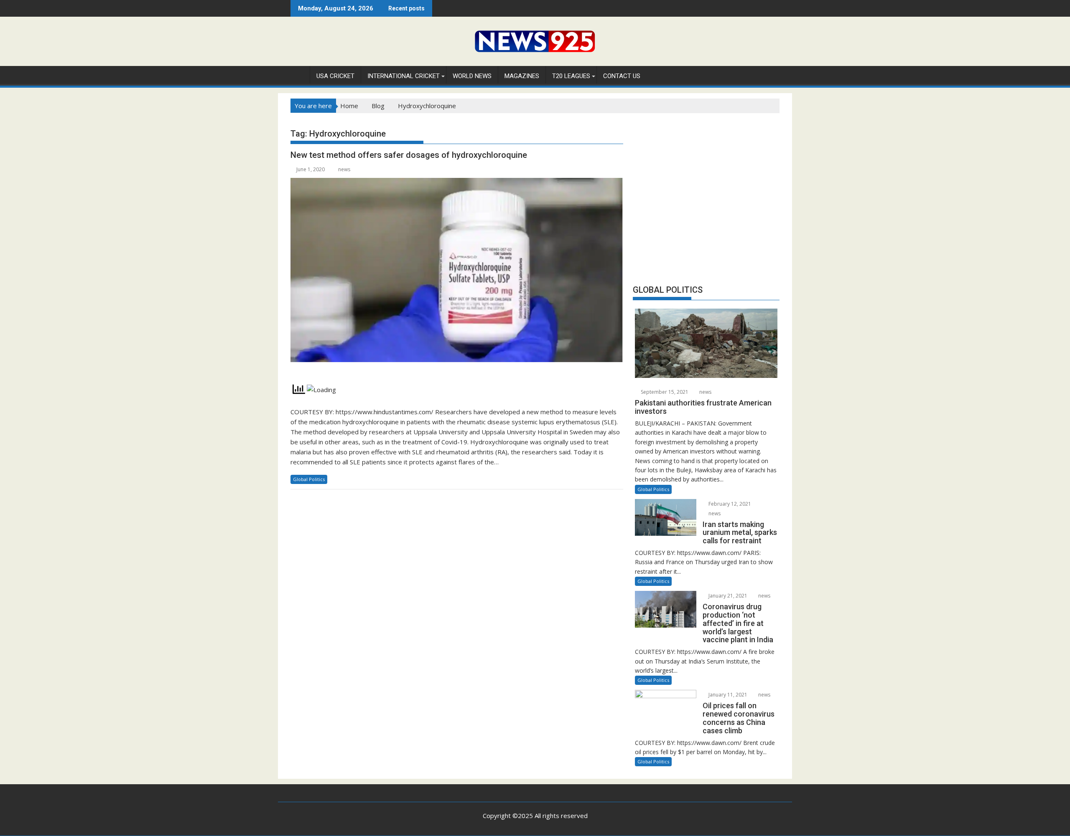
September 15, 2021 (663, 391)
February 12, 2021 (729, 503)
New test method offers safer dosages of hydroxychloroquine (408, 155)
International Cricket (403, 76)
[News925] (299, 74)
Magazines (521, 76)
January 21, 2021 (727, 595)
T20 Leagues (571, 76)
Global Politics (309, 479)
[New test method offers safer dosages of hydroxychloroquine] (456, 275)
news (344, 169)
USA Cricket (335, 76)
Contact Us (621, 76)
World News (472, 76)
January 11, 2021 (727, 694)
